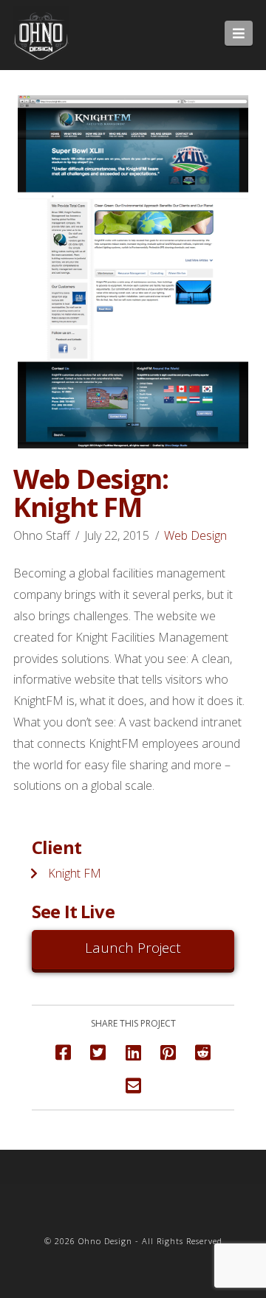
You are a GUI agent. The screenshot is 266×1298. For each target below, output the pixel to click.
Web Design (195, 535)
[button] (239, 33)
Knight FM (74, 873)
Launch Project (133, 947)
